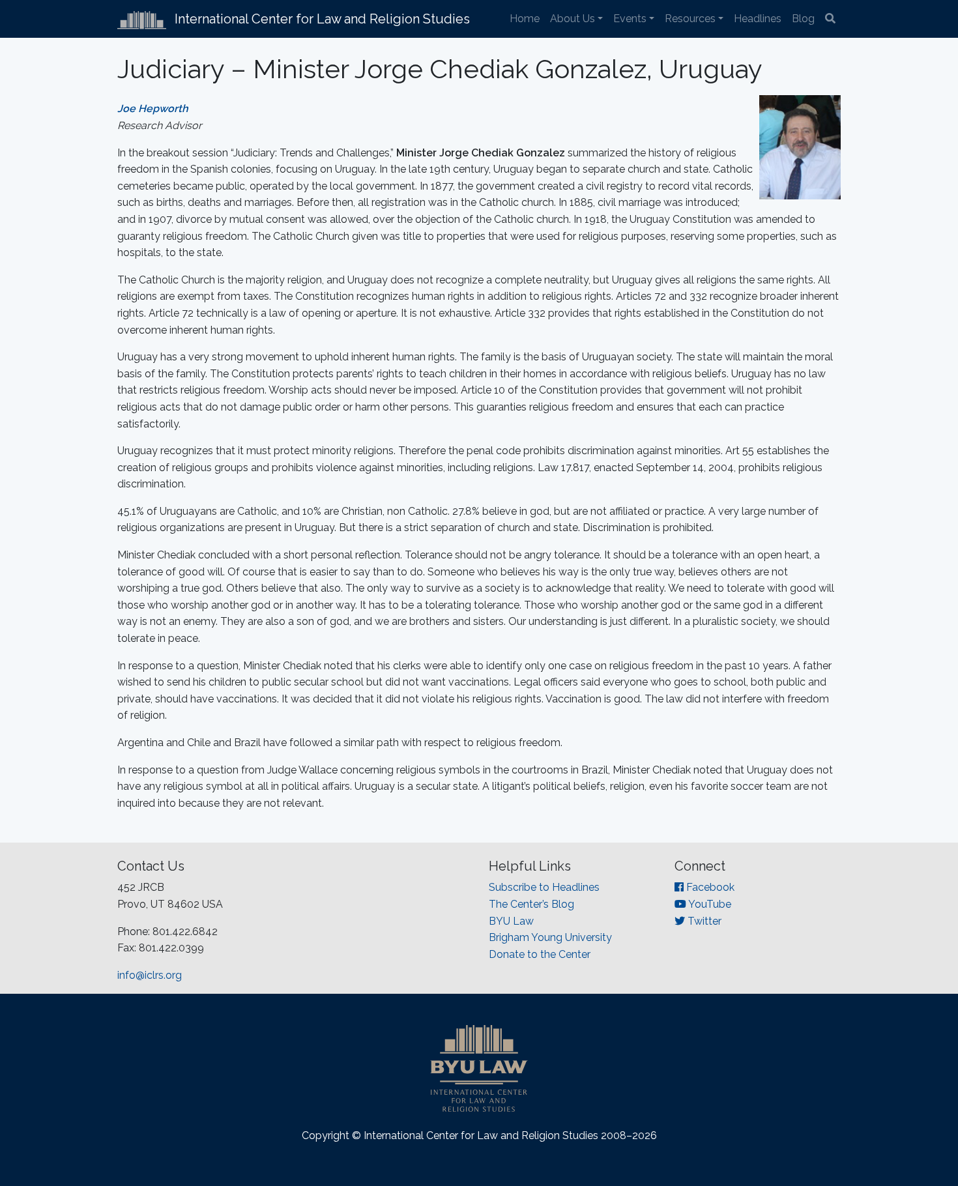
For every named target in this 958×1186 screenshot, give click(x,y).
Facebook (709, 887)
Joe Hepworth (152, 108)
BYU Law (511, 921)
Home (525, 18)
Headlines (757, 18)
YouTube (708, 904)
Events (629, 18)
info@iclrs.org (149, 975)
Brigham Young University (550, 937)
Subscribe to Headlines (544, 887)
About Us (572, 18)
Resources (690, 18)
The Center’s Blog (531, 904)
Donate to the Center (539, 954)
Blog (803, 18)
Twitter (703, 921)
